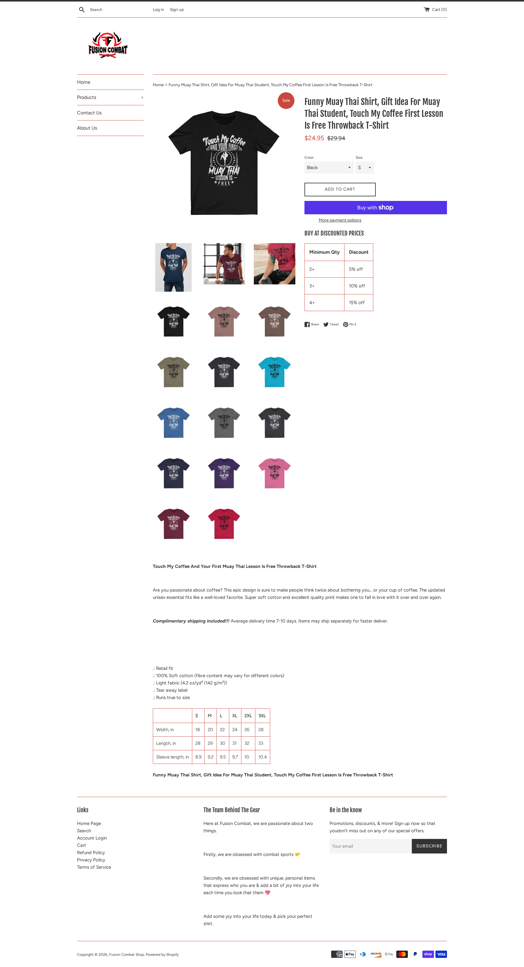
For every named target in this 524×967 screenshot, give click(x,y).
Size (359, 157)
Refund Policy (91, 852)
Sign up (177, 9)
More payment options (340, 220)
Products (110, 97)
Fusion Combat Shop (126, 954)
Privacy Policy (91, 860)
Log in (158, 9)
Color (309, 157)
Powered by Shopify (162, 954)
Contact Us (89, 113)
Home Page (89, 823)
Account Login (92, 838)
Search (84, 830)
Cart (81, 845)
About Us (87, 128)
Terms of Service (94, 867)
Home (83, 82)
